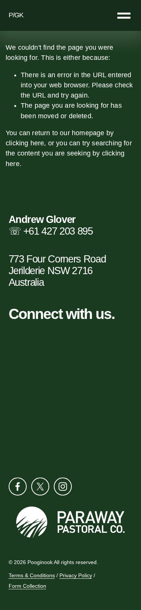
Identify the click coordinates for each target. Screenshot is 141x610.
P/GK (16, 15)
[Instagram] (63, 486)
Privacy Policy (75, 575)
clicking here (25, 143)
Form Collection (27, 586)
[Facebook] (18, 486)
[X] (40, 486)
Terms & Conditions (32, 575)
